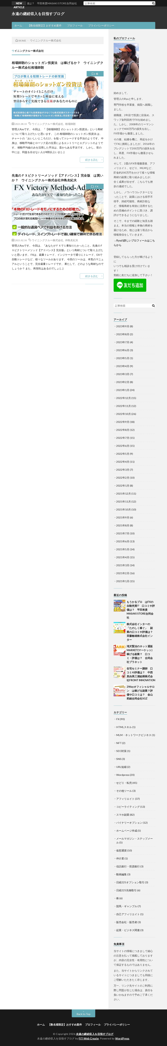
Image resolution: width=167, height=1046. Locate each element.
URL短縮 (121, 766)
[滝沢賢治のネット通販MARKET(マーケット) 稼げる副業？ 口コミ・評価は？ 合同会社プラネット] (119, 650)
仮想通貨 (121, 850)
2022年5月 (122, 453)
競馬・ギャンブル (126, 906)
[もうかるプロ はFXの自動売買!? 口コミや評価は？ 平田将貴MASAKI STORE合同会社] (119, 606)
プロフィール (75, 25)
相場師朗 (70, 123)
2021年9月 (122, 517)
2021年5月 (122, 549)
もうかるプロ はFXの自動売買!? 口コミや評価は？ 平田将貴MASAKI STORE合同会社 (141, 609)
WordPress (122, 1038)
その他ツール (124, 790)
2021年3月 (122, 565)
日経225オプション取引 (130, 882)
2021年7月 (122, 533)
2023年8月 (122, 334)
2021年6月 (122, 541)
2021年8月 (122, 525)
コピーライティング (128, 806)
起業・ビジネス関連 (128, 930)
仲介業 (120, 858)
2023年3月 (122, 374)
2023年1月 (122, 389)
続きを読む (91, 159)
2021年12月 (123, 493)
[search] (153, 3)
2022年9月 (122, 421)
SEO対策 (121, 750)
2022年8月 (122, 429)
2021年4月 (122, 557)
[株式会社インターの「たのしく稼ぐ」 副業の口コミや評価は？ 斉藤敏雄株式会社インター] (119, 628)
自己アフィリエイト (128, 914)
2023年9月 (122, 326)
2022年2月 (122, 477)
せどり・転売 (124, 782)
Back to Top (83, 1014)
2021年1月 (122, 581)
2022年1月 (122, 485)
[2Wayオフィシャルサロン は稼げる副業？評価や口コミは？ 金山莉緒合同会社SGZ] (119, 690)
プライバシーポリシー (101, 25)
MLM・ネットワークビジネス (133, 735)
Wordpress (122, 774)
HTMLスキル (124, 727)
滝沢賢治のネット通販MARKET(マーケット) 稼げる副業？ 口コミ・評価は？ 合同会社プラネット (141, 654)
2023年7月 (122, 342)
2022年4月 (122, 461)
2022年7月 (122, 437)
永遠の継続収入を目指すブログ (38, 13)
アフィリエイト (125, 798)
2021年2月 (122, 573)
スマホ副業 (122, 814)
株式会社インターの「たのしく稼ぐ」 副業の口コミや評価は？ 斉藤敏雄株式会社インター (141, 631)
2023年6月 (122, 350)
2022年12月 (123, 397)
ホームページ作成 (126, 830)
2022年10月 (123, 413)
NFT (119, 742)
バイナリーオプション (129, 822)
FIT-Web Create (89, 1038)
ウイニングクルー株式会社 (47, 123)
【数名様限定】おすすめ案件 (45, 25)
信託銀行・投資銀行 (128, 866)
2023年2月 (122, 382)
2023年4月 (122, 366)
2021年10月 (123, 509)
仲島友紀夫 (71, 240)
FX (96, 186)
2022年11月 (123, 405)
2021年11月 (123, 501)
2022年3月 (122, 469)
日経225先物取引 (126, 890)
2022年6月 (122, 445)
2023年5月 (122, 358)
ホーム (18, 25)
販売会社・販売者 (126, 922)
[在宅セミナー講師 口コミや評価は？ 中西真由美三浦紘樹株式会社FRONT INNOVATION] (119, 672)
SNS (118, 758)
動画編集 (121, 874)
